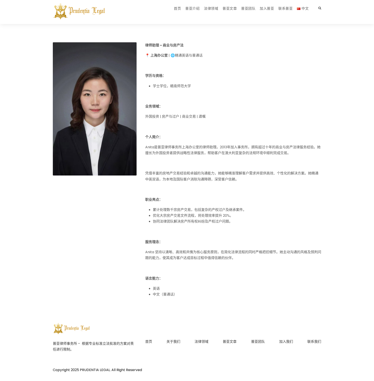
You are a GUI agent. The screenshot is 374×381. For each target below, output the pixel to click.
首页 (177, 8)
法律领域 (211, 8)
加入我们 (286, 341)
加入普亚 (267, 8)
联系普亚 (285, 8)
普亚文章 (229, 8)
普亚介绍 (192, 8)
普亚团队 (248, 8)
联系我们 (314, 341)
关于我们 (173, 341)
